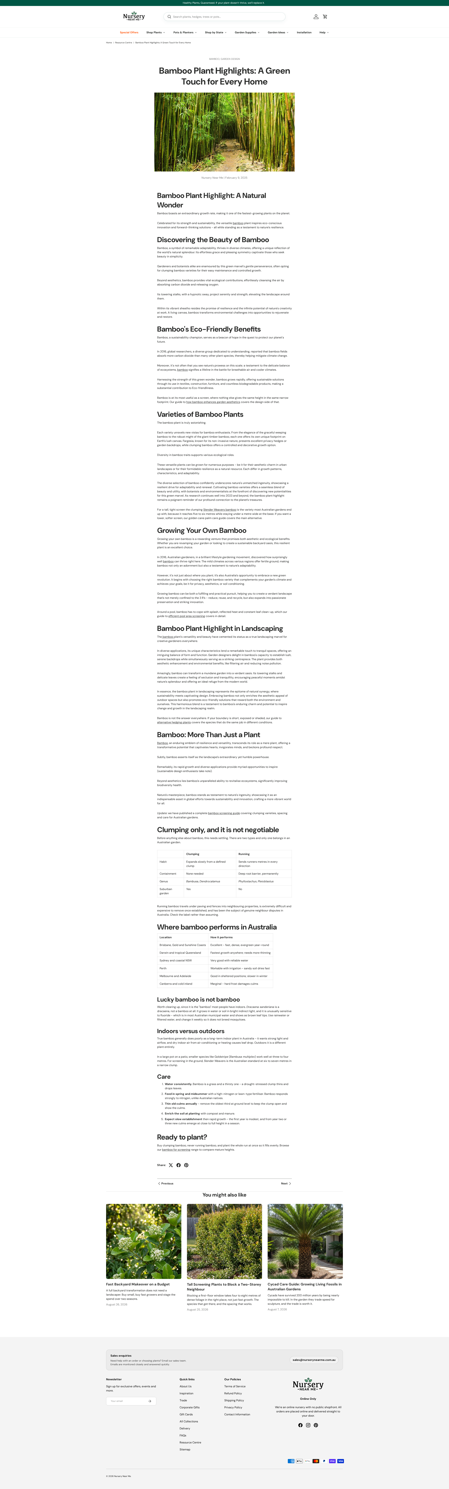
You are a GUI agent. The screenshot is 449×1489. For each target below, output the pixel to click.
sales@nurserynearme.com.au (314, 1360)
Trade (183, 1400)
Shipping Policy (234, 1400)
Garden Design (230, 58)
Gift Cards (186, 1414)
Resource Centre (123, 43)
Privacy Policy (233, 1407)
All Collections (189, 1421)
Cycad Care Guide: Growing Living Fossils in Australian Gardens (305, 1286)
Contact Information (237, 1414)
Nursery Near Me (122, 1476)
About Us (186, 1386)
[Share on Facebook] (178, 1165)
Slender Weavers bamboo (219, 509)
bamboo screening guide (224, 813)
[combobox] (224, 16)
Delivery (185, 1428)
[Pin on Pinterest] (186, 1165)
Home (109, 43)
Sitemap (185, 1449)
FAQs (183, 1435)
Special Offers (129, 32)
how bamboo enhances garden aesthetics (213, 402)
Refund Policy (233, 1393)
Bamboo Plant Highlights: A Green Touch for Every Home (163, 43)
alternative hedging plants (174, 722)
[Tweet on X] (171, 1165)
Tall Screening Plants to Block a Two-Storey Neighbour (224, 1287)
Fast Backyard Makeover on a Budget (138, 1284)
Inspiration (186, 1393)
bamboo (238, 223)
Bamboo (162, 743)
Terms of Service (235, 1386)
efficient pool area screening (186, 616)
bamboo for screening (176, 1149)
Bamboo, (215, 58)
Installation (304, 32)
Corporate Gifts (190, 1407)
